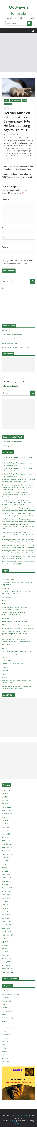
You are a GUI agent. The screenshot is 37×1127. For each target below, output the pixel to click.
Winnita (4, 1051)
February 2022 (7, 918)
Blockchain (5, 998)
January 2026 (6, 810)
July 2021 (5, 942)
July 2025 (5, 820)
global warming (7, 597)
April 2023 (5, 871)
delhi (3, 1004)
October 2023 (6, 851)
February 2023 (7, 878)
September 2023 (7, 854)
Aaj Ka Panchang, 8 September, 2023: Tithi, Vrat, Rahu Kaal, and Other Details (17, 175)
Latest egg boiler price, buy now (13, 446)
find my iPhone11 (8, 1011)
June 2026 (5, 797)
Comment (6, 199)
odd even (5, 1038)
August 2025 (6, 817)
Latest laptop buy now (9, 343)
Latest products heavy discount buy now (15, 347)
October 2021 (6, 932)
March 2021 (6, 955)
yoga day (5, 1058)
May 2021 (5, 948)
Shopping (5, 667)
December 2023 (7, 844)
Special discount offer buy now (12, 335)
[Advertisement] (18, 52)
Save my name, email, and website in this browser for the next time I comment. (17, 262)
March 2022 (6, 915)
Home (4, 600)
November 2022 (7, 888)
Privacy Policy (6, 660)
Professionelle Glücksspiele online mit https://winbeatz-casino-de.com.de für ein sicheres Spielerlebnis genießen (16, 495)
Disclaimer (5, 588)
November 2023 (7, 847)
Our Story (5, 648)
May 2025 (5, 824)
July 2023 (5, 861)
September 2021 (7, 935)
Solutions (5, 670)
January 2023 (6, 881)
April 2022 (5, 911)
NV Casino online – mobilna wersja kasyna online (18, 625)
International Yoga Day (9, 1028)
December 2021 (7, 925)
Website (5, 247)
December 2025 (7, 814)
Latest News (8, 104)
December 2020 (7, 965)
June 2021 (5, 945)
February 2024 (7, 837)
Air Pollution (6, 991)
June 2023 (5, 864)
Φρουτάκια (5, 1062)
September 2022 (7, 895)
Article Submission (8, 579)
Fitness (6, 100)
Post (3, 1045)
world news (6, 1055)
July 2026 (5, 794)
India (3, 1024)
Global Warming (15, 100)
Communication (7, 1001)
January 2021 (6, 962)
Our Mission (6, 645)
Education (5, 1008)
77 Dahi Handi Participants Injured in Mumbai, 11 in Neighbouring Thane (18, 167)
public (4, 1048)
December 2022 (7, 884)
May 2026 (5, 800)
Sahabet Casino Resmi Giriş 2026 (13, 664)
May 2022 (5, 908)
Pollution (5, 1041)
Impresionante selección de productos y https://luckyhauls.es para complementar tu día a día (18, 526)
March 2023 (6, 874)
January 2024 (6, 841)
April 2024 (5, 831)
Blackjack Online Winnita (10, 994)
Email (4, 237)
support (4, 674)
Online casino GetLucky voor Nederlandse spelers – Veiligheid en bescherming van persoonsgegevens (16, 634)
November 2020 (7, 969)
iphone (4, 1031)
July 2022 (5, 901)
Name (5, 227)
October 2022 (6, 891)
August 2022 (6, 898)
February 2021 (7, 958)
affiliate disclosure (8, 576)
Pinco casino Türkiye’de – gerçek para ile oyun (17, 651)
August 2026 (6, 790)
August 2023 (6, 857)
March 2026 (6, 804)
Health (25, 100)
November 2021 (7, 928)
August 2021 (6, 938)
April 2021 (5, 952)
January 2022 (6, 921)
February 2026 (7, 807)
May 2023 (5, 868)
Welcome (5, 677)
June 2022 (5, 905)
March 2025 (6, 827)
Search (29, 23)
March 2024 (6, 834)
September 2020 (7, 972)
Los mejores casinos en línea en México (15, 621)
